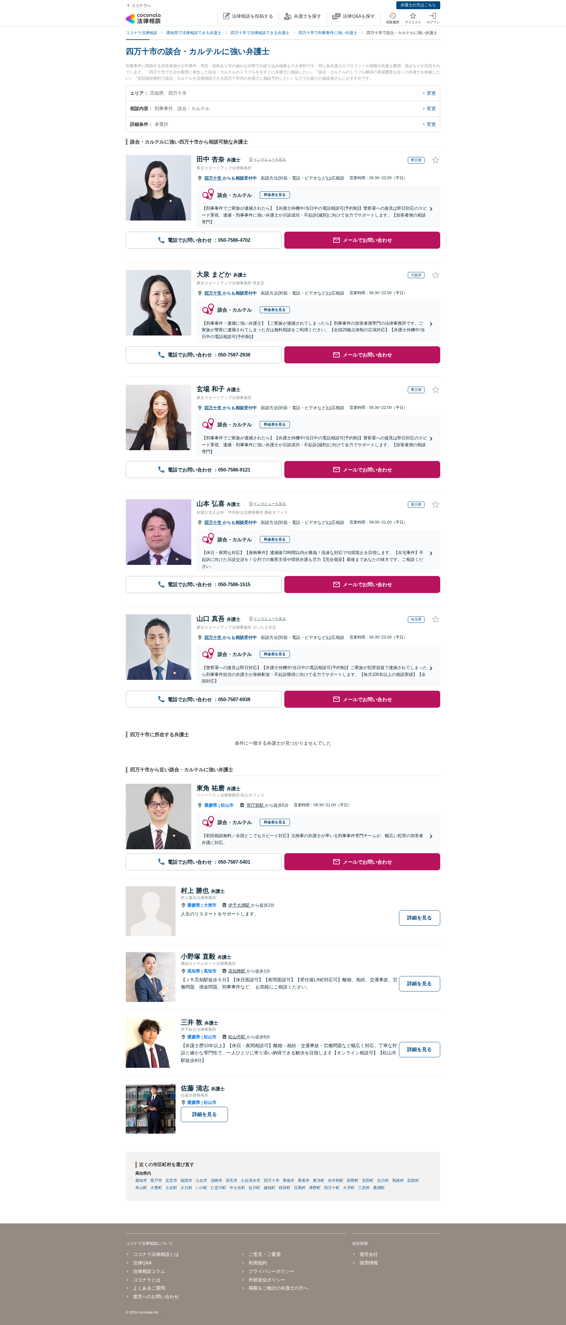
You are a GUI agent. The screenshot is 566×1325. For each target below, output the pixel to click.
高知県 (193, 971)
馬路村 (398, 1180)
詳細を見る (419, 917)
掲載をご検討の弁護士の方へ (278, 1288)
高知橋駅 (237, 971)
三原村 (364, 1187)
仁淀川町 (218, 1187)
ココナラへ (141, 5)
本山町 (141, 1187)
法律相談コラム (149, 1271)
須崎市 (216, 1180)
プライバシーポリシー (271, 1271)
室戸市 (156, 1180)
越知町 (269, 1187)
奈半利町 (336, 1180)
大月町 (349, 1187)
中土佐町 (237, 1187)
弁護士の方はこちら (418, 5)
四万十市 (213, 178)
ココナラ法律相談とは (156, 1254)
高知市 (210, 971)
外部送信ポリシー (267, 1279)
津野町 (315, 1187)
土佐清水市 (250, 1180)
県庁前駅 (256, 805)
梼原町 (285, 1187)
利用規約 (258, 1262)
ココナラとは (146, 1279)
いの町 (201, 1187)
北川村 (383, 1180)
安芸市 (171, 1180)
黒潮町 (379, 1187)
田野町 (353, 1180)
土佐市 (201, 1180)
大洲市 (210, 905)
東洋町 (319, 1180)
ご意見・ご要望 (265, 1254)
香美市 (304, 1180)
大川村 (186, 1187)
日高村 (300, 1187)
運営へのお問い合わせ (156, 1296)
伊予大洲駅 (239, 905)
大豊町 (156, 1187)
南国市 (186, 1180)
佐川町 (254, 1187)
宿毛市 (231, 1180)
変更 (431, 93)
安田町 (368, 1180)
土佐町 (171, 1187)
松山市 (227, 805)
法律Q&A (142, 1262)
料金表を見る (275, 195)
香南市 (288, 1180)
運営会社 (369, 1254)
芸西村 (413, 1180)
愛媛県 (210, 805)
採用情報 (369, 1262)
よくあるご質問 (149, 1288)
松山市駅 (237, 1036)
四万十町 (332, 1187)
